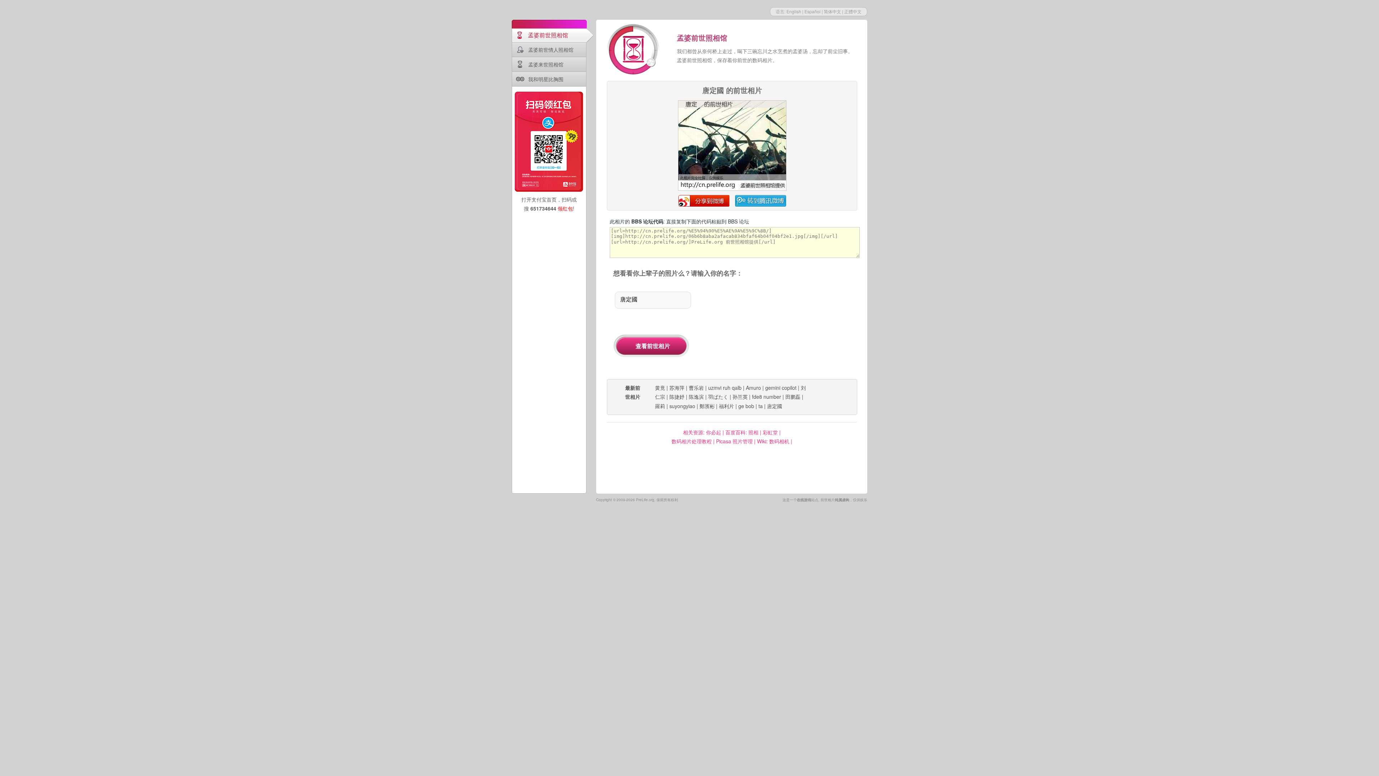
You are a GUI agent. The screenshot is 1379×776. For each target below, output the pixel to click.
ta (760, 406)
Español (812, 11)
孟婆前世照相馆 (548, 35)
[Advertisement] (782, 329)
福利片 (726, 406)
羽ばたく (718, 396)
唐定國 (774, 406)
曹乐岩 (696, 387)
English (793, 11)
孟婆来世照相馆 (545, 64)
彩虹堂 (770, 432)
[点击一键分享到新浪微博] (732, 189)
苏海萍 (676, 387)
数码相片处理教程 (692, 441)
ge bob (746, 406)
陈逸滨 (696, 396)
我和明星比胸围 (545, 79)
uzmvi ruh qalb (725, 387)
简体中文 (832, 11)
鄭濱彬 (707, 406)
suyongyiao (682, 406)
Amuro (753, 387)
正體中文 (853, 11)
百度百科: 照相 (741, 432)
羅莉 (660, 406)
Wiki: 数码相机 (773, 441)
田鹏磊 (792, 396)
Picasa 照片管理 (734, 441)
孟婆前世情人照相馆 (551, 49)
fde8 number (766, 396)
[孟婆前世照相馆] (634, 50)
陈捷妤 (676, 396)
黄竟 (660, 387)
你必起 (713, 432)
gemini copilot (781, 387)
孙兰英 (740, 396)
